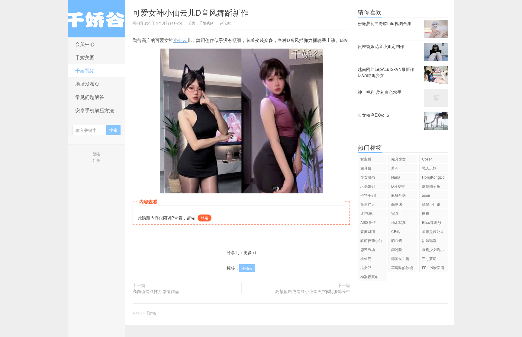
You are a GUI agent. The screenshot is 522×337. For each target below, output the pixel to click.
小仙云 (180, 40)
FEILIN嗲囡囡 (433, 267)
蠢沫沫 (396, 204)
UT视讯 (366, 213)
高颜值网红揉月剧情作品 (156, 291)
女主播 (365, 158)
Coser (427, 158)
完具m (396, 213)
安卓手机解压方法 (94, 110)
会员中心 (85, 43)
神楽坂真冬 (369, 276)
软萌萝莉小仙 (371, 240)
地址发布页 (87, 83)
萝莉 (394, 167)
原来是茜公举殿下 (433, 232)
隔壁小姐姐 (431, 204)
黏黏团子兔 (431, 186)
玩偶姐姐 (367, 186)
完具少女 (398, 158)
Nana (395, 177)
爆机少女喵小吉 (433, 250)
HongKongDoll (434, 177)
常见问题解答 (89, 97)
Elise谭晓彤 (431, 222)
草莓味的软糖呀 (402, 268)
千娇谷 (96, 18)
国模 (425, 213)
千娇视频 (85, 70)
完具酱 (365, 167)
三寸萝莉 (429, 258)
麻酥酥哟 (398, 195)
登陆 (96, 153)
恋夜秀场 (367, 249)
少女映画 (367, 177)
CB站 (395, 231)
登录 (204, 218)
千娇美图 (85, 57)
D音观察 (398, 186)
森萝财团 (367, 231)
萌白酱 (396, 240)
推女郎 (365, 267)
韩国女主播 (400, 258)
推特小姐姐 (369, 195)
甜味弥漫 (429, 240)
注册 (96, 160)
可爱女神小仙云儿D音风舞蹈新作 (190, 12)
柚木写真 (398, 222)
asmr (426, 195)
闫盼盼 (396, 249)
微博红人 (367, 204)
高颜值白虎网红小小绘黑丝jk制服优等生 (312, 291)
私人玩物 (429, 167)
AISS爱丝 (368, 222)
